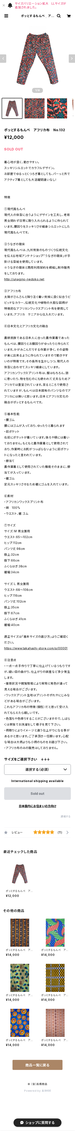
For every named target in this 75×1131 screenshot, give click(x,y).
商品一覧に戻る (37, 1065)
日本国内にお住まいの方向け (37, 806)
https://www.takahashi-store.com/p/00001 (36, 648)
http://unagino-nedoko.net (24, 279)
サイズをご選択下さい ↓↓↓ (27, 759)
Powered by (33, 1090)
